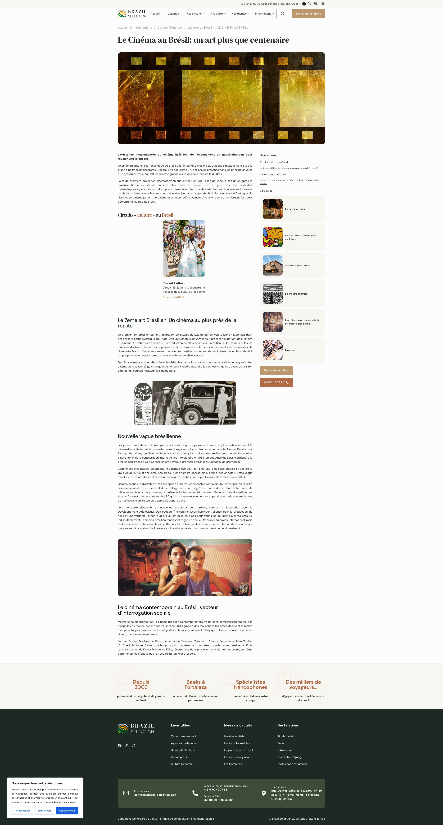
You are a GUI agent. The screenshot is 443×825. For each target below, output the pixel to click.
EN (323, 4)
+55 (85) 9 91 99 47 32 (218, 800)
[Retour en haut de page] (341, 412)
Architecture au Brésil (297, 265)
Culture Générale (169, 27)
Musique (290, 350)
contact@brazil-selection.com (155, 795)
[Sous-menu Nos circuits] (204, 13)
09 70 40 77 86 (274, 382)
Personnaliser (22, 810)
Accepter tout (67, 810)
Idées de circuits (238, 725)
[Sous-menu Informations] (273, 13)
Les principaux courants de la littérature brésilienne (302, 322)
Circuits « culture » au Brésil (274, 162)
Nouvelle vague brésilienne (273, 174)
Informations (143, 27)
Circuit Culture (174, 283)
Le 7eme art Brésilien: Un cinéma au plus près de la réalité (289, 168)
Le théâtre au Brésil (296, 293)
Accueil (123, 27)
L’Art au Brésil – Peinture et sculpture (301, 237)
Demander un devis (308, 13)
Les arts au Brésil (199, 27)
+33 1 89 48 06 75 (249, 3)
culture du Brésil (144, 201)
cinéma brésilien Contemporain (178, 622)
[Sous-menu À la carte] (225, 13)
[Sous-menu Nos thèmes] (249, 13)
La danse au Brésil (295, 209)
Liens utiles (180, 725)
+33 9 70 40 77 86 (215, 789)
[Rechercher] (282, 13)
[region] (45, 798)
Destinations (288, 725)
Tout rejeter (44, 810)
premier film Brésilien (135, 334)
